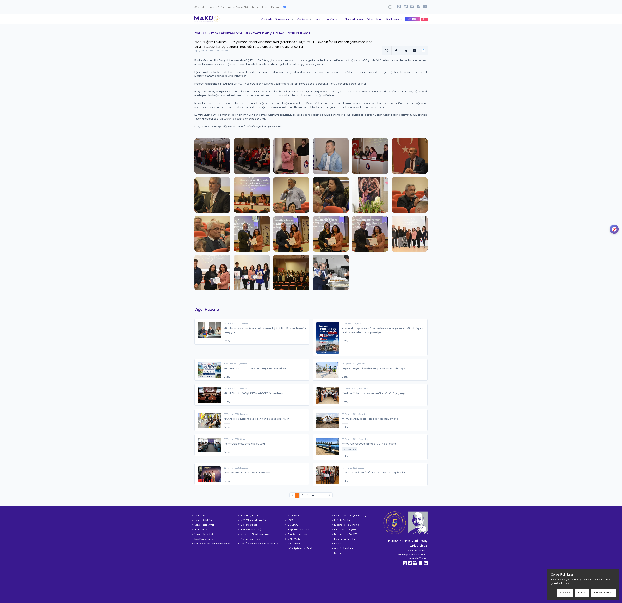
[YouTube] (399, 7)
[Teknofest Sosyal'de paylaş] (423, 50)
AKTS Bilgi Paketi (249, 515)
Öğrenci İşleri (200, 7)
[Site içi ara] (390, 7)
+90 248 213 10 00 (418, 550)
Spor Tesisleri (201, 529)
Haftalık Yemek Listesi (259, 7)
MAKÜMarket (294, 538)
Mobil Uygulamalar (204, 538)
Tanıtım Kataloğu (203, 520)
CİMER (337, 543)
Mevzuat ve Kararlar (344, 538)
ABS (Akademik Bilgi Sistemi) (256, 520)
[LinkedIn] (425, 7)
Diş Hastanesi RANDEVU (347, 534)
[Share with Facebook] (396, 50)
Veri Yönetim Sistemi (252, 538)
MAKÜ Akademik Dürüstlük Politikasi (259, 543)
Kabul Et (565, 592)
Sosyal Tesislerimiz (204, 524)
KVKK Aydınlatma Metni (300, 548)
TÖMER (291, 520)
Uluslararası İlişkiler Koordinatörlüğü (212, 543)
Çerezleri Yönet (603, 592)
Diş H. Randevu (394, 18)
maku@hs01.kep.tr (418, 558)
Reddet (582, 592)
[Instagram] (412, 7)
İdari (317, 18)
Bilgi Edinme (294, 543)
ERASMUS (293, 524)
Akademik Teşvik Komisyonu (255, 534)
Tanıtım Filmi (200, 515)
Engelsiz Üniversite (298, 534)
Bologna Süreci (249, 524)
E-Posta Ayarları (342, 520)
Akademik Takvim (216, 7)
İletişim (379, 18)
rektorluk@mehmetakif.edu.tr (412, 554)
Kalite (370, 18)
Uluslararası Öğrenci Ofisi (237, 7)
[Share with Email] (414, 50)
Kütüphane (276, 7)
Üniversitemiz (282, 18)
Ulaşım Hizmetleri (203, 534)
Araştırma (332, 18)
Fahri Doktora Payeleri (345, 529)
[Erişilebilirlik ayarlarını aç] (614, 229)
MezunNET (293, 515)
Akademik (302, 18)
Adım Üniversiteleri (344, 548)
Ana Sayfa (266, 18)
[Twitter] (405, 7)
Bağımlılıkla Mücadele (299, 529)
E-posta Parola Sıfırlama (346, 524)
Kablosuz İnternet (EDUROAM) (350, 515)
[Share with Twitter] (387, 50)
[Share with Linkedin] (405, 50)
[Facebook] (418, 7)
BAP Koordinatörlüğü (251, 529)
